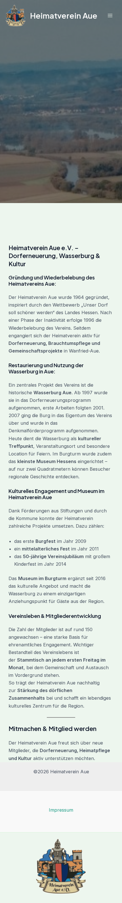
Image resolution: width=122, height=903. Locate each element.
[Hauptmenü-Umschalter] (110, 15)
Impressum (61, 810)
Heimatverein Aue (63, 15)
